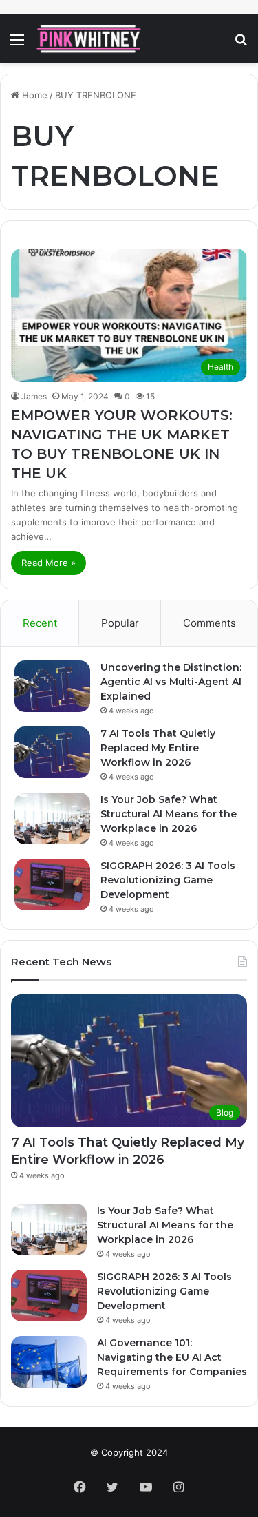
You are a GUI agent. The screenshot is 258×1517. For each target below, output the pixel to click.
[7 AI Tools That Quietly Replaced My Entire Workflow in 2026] (52, 752)
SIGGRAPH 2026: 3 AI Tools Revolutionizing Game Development (167, 880)
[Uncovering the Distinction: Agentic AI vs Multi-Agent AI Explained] (52, 686)
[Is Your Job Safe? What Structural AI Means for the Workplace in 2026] (52, 818)
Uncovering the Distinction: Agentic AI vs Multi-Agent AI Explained (170, 681)
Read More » (48, 562)
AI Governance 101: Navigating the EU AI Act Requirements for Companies (172, 1357)
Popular (120, 622)
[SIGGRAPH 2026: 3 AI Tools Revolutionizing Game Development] (52, 884)
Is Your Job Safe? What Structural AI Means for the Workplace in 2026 (168, 814)
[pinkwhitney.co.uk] (89, 39)
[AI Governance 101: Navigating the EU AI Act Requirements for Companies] (49, 1362)
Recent (40, 622)
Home (33, 95)
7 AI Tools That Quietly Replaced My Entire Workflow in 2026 (157, 747)
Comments (209, 622)
